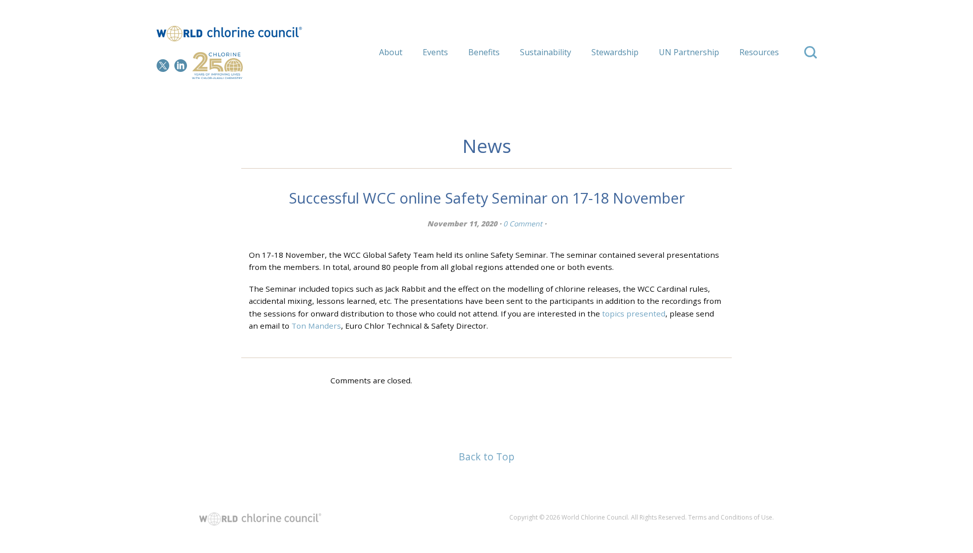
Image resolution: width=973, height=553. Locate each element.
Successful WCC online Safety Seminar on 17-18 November (487, 198)
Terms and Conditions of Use (730, 517)
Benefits (484, 52)
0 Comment (522, 223)
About (390, 52)
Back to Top (486, 456)
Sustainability (545, 52)
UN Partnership (689, 52)
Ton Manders (316, 326)
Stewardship (615, 52)
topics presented (633, 313)
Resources (759, 52)
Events (435, 52)
